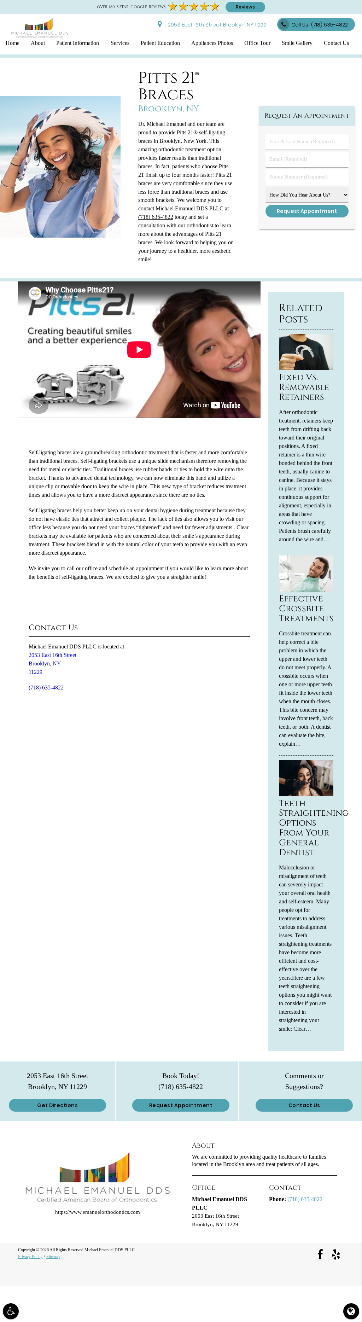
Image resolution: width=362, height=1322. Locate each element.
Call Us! (319, 24)
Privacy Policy (30, 1256)
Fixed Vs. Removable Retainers (304, 387)
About (38, 43)
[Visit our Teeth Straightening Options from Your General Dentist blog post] (306, 795)
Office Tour (257, 43)
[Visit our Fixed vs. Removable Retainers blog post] (306, 369)
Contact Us (336, 43)
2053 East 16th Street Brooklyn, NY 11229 (216, 24)
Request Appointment (181, 1105)
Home (12, 43)
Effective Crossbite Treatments (306, 608)
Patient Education (160, 43)
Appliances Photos (212, 43)
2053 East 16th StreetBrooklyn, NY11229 (52, 663)
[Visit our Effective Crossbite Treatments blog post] (306, 590)
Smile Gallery (297, 43)
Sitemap (53, 1256)
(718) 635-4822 (155, 217)
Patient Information (77, 43)
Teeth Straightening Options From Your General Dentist (314, 828)
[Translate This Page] (351, 1311)
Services (120, 43)
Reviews (245, 7)
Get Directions (57, 1105)
